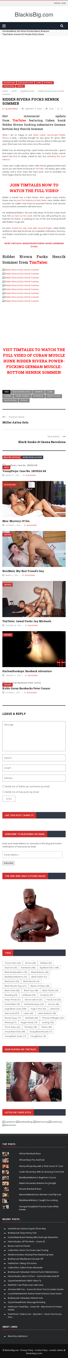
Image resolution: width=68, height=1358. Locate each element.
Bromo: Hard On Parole (19, 1245)
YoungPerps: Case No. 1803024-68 (24, 471)
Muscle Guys (13, 1017)
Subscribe (8, 863)
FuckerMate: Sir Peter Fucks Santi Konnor (25, 31)
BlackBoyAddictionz (16, 976)
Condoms (46, 995)
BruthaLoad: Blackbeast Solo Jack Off (25, 1258)
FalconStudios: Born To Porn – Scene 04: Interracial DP (33, 1276)
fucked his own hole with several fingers (32, 228)
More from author (32, 457)
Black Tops (31, 990)
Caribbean (38, 392)
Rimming (10, 1022)
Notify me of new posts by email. (22, 791)
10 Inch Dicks (13, 963)
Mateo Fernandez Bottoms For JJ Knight (37, 1183)
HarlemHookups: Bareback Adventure (27, 671)
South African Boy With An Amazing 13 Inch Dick (41, 1171)
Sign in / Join (60, 3)
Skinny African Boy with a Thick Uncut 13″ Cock (41, 1166)
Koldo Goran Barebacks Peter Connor (26, 688)
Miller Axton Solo (15, 422)
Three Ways (12, 1027)
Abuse (6, 467)
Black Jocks (12, 981)
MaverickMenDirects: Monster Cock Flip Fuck (40, 1194)
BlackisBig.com (34, 14)
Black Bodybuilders (25, 83)
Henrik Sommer (22, 396)
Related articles (12, 457)
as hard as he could (22, 215)
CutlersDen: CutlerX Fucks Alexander (25, 1267)
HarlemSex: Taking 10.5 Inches (22, 1263)
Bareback (7, 535)
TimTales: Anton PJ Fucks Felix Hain (23, 34)
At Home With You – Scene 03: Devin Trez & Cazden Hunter (36, 1289)
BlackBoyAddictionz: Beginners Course (37, 1177)
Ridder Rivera (9, 86)
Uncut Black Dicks (15, 1031)
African (30, 963)
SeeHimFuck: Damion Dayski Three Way (27, 1228)
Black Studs (12, 990)
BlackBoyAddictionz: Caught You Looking (38, 1200)
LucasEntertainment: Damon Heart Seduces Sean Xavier (35, 1293)
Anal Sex (11, 967)
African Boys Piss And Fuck (32, 1159)
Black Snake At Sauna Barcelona (42, 442)
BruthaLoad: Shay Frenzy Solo (22, 1232)
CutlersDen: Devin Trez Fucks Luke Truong (28, 1250)
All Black (46, 963)
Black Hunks (39, 976)
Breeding (11, 995)
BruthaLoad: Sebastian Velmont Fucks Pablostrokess (33, 1271)
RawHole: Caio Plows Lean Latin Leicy (25, 1284)
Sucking (48, 1022)
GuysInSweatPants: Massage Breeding (26, 1302)
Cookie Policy (41, 1350)
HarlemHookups (33, 1004)
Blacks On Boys (40, 985)
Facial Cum (54, 999)
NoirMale (31, 1017)
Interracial (48, 83)
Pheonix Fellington (52, 1017)
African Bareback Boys (30, 1153)
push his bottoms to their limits (32, 200)
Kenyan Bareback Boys (30, 1188)
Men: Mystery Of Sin (16, 521)
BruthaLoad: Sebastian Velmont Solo (25, 1297)
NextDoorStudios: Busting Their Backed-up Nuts (30, 1254)
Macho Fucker (53, 396)
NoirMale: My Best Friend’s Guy (23, 571)
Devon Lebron (33, 999)
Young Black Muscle (40, 1031)
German (7, 396)
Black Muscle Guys (15, 985)
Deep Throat (12, 999)
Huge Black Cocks (15, 1008)
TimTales (20, 86)
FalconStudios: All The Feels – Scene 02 (26, 1241)
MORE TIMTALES (12, 243)
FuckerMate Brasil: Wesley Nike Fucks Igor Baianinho (33, 1237)
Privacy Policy (26, 1350)
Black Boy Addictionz (18, 1336)
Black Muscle (31, 981)
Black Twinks (50, 990)
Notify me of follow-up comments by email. (27, 786)
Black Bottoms (39, 972)
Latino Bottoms (47, 1013)
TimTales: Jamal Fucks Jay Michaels (26, 621)
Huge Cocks (38, 1008)
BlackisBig (12, 108)
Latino (28, 1013)
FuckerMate (12, 1004)
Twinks (46, 1027)
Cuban (38, 83)
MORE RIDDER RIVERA (33, 243)
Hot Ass (53, 1004)
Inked (54, 1008)
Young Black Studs (15, 1036)
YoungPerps (38, 1036)
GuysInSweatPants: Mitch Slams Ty (24, 1280)
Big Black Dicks (9, 83)
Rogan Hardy (29, 1022)
